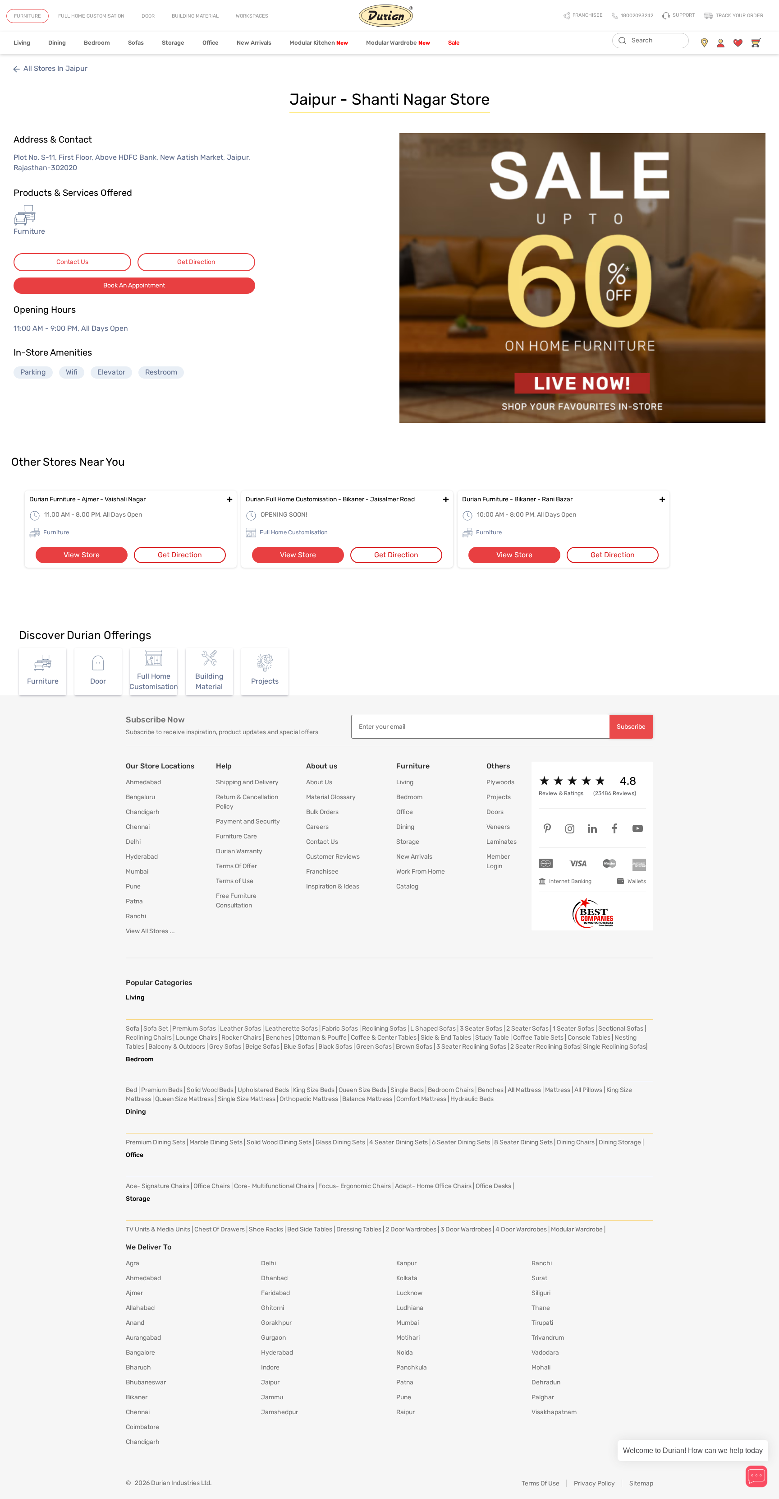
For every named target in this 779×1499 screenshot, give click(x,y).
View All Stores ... (150, 931)
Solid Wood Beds (210, 1090)
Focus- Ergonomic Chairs (354, 1186)
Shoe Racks (266, 1229)
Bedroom (97, 42)
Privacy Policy (594, 1483)
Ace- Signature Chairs (157, 1186)
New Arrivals (254, 42)
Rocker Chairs (241, 1037)
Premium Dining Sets (155, 1142)
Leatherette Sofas (291, 1028)
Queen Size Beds (362, 1090)
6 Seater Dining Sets (461, 1142)
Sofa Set (155, 1028)
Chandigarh (143, 812)
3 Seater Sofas (481, 1028)
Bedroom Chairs (451, 1090)
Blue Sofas (299, 1046)
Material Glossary (331, 797)
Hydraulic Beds (472, 1099)
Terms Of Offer (236, 866)
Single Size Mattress (246, 1099)
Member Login (498, 861)
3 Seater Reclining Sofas (471, 1046)
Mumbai (137, 871)
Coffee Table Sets (538, 1037)
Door (148, 16)
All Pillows (588, 1090)
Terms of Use (234, 881)
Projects (498, 797)
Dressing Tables (358, 1229)
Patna (134, 901)
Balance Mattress (367, 1099)
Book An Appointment (134, 285)
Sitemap (641, 1483)
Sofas (136, 42)
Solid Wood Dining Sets (279, 1142)
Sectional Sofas (620, 1028)
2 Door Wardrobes (410, 1229)
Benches (278, 1037)
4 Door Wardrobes (521, 1229)
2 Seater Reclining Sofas (545, 1046)
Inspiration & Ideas (332, 886)
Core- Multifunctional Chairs (274, 1186)
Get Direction (196, 262)
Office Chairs (211, 1186)
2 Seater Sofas (527, 1028)
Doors (495, 812)
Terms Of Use (540, 1483)
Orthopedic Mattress (309, 1099)
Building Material (195, 16)
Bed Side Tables (309, 1229)
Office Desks (493, 1186)
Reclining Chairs (149, 1037)
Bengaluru (140, 797)
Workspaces (252, 16)
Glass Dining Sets (340, 1142)
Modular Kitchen (318, 42)
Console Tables (589, 1037)
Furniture (27, 16)
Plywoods (500, 782)
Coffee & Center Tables (384, 1037)
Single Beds (407, 1090)
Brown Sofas (414, 1046)
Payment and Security (248, 821)
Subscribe (631, 727)
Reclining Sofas (384, 1028)
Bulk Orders (322, 812)
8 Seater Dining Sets (523, 1142)
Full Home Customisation (91, 16)
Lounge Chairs (196, 1037)
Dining (57, 42)
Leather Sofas (240, 1028)
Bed (131, 1090)
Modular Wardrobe (398, 42)
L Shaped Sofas (433, 1028)
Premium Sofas (194, 1028)
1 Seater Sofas (573, 1028)
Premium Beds (162, 1090)
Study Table (492, 1037)
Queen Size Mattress (184, 1099)
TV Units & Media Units (158, 1229)
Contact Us (72, 262)
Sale (454, 42)
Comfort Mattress (421, 1099)
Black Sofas (335, 1046)
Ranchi (136, 916)
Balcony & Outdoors (176, 1046)
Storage (173, 42)
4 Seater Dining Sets (398, 1142)
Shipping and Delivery (247, 782)
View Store (82, 555)
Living (22, 42)
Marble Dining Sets (216, 1142)
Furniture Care (236, 836)
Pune (133, 886)
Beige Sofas (262, 1046)
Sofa (132, 1028)
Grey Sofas (225, 1046)
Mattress (557, 1090)
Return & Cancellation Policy (247, 801)
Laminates (501, 842)
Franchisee (322, 871)
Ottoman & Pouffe (321, 1037)
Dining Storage (620, 1142)
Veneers (498, 827)
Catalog (407, 886)
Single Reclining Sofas (614, 1046)
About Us (319, 782)
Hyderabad (142, 857)
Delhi (133, 842)
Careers (317, 827)
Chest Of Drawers (219, 1229)
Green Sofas (374, 1046)
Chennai (138, 827)
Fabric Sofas (340, 1028)
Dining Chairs (576, 1142)
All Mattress (524, 1090)
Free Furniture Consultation (236, 900)
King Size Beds (314, 1090)
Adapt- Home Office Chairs (433, 1186)
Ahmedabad (143, 782)
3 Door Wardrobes (465, 1229)
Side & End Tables (446, 1037)
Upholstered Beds (263, 1090)
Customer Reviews (333, 857)
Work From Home (420, 871)
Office (210, 42)
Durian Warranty (239, 851)
